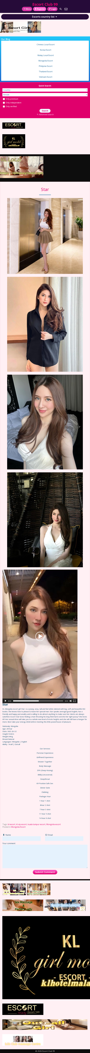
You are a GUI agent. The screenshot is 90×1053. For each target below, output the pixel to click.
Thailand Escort (45, 71)
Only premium (11, 99)
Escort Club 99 (45, 4)
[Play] (5, 701)
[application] (39, 636)
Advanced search (46, 114)
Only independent (13, 102)
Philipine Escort (45, 66)
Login (53, 9)
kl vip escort (21, 824)
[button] (40, 636)
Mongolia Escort (18, 827)
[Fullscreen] (74, 701)
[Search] (61, 9)
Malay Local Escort (46, 55)
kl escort (11, 824)
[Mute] (70, 701)
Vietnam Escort (45, 77)
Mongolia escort (53, 824)
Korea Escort (45, 50)
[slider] (38, 700)
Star (45, 189)
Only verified (11, 106)
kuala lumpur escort (36, 824)
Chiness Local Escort (46, 44)
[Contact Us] (66, 9)
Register (41, 9)
